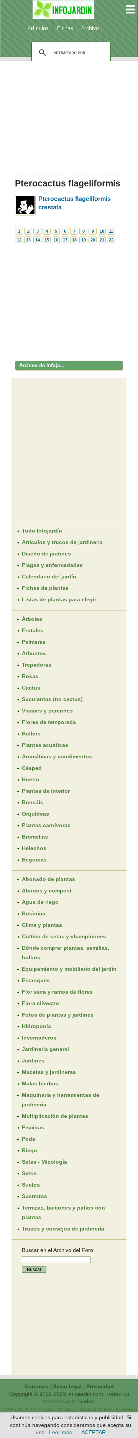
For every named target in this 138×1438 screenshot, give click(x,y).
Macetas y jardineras (49, 1072)
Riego (29, 1150)
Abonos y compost (47, 890)
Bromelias (35, 837)
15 (46, 240)
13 (28, 240)
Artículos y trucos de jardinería (62, 542)
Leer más (60, 1432)
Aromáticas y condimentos (57, 756)
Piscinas (33, 1127)
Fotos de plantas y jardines (58, 1015)
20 (92, 240)
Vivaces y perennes (47, 711)
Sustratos (34, 1196)
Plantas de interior (46, 791)
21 (102, 240)
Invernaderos (39, 1038)
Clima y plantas (42, 925)
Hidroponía (36, 1026)
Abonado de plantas (48, 879)
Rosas (30, 676)
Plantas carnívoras (46, 825)
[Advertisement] (69, 115)
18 (74, 240)
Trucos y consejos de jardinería (63, 1229)
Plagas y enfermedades (52, 565)
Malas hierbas (40, 1083)
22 (111, 240)
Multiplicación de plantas (55, 1116)
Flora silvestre (40, 1003)
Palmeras (34, 642)
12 (19, 240)
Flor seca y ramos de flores (57, 992)
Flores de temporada (49, 722)
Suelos (31, 1185)
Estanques (36, 980)
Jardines (33, 1060)
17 (65, 240)
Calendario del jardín (49, 576)
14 (37, 240)
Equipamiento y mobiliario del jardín (69, 969)
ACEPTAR (93, 1432)
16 (56, 240)
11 (111, 231)
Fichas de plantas (45, 588)
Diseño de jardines (46, 554)
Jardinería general (45, 1049)
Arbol (49, 1409)
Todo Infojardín (42, 531)
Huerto (30, 779)
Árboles (32, 619)
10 (102, 231)
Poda (28, 1139)
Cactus (31, 688)
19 (83, 240)
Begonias (34, 860)
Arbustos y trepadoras (77, 1409)
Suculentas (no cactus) (52, 699)
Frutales (32, 630)
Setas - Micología (44, 1162)
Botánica (33, 913)
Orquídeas (35, 814)
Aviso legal (67, 1386)
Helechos (34, 848)
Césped (32, 768)
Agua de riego (40, 902)
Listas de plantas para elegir (59, 599)
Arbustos (34, 653)
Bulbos (31, 733)
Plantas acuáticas (45, 745)
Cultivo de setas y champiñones (64, 936)
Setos (29, 1173)
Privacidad (100, 1386)
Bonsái (106, 1409)
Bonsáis (32, 802)
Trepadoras (36, 665)
